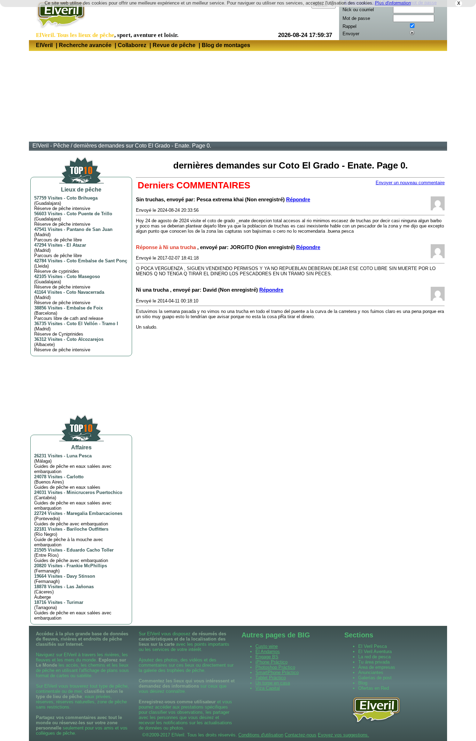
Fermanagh (47, 571)
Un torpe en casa (272, 683)
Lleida (41, 266)
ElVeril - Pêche (50, 146)
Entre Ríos (46, 555)
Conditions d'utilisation (260, 735)
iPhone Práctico (271, 662)
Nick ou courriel (358, 9)
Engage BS (266, 656)
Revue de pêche (174, 45)
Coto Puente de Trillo (89, 213)
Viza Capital (267, 688)
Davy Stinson (81, 576)
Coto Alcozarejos (85, 339)
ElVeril (44, 45)
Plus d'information (393, 3)
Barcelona (46, 313)
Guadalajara (48, 203)
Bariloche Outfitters (87, 529)
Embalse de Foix (85, 307)
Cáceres (44, 591)
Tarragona (45, 607)
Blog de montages (226, 45)
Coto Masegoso (83, 276)
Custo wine (266, 646)
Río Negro (46, 534)
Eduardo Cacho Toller (90, 550)
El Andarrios (267, 651)
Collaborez (132, 45)
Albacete (44, 344)
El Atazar (76, 245)
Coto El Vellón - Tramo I (92, 323)
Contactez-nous (300, 735)
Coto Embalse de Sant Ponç (97, 260)
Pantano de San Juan (90, 229)
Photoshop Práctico (275, 667)
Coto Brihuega (82, 198)
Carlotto (75, 476)
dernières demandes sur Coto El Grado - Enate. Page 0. (142, 146)
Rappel (349, 26)
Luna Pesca (79, 455)
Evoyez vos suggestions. (343, 735)
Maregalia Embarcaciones (94, 513)
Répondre (298, 199)
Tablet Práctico (270, 677)
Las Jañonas (80, 586)
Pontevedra (47, 518)
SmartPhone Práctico (277, 672)
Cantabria (45, 497)
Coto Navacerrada (85, 292)
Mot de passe (356, 18)
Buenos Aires (49, 482)
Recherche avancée (85, 45)
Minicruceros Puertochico (94, 492)
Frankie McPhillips (87, 565)
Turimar (75, 602)
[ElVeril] (58, 29)
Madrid (42, 234)
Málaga (43, 461)
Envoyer (351, 33)
